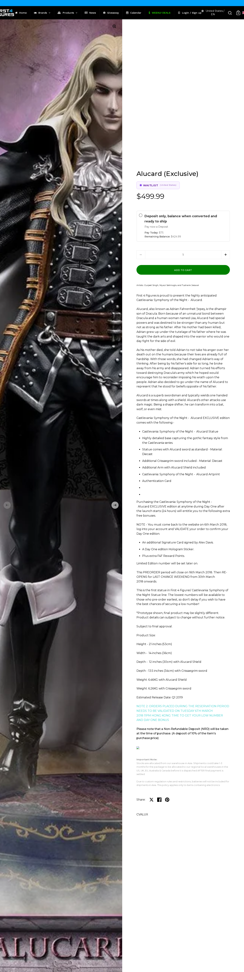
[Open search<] (230, 13)
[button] (7, 505)
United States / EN (215, 12)
